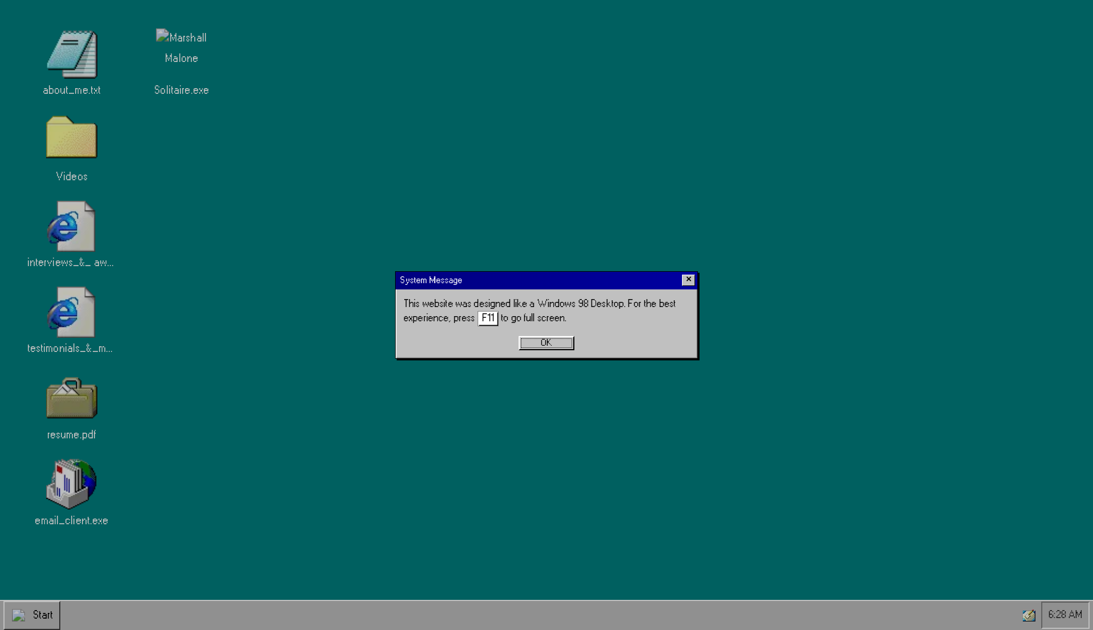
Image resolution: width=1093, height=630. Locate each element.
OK (546, 342)
